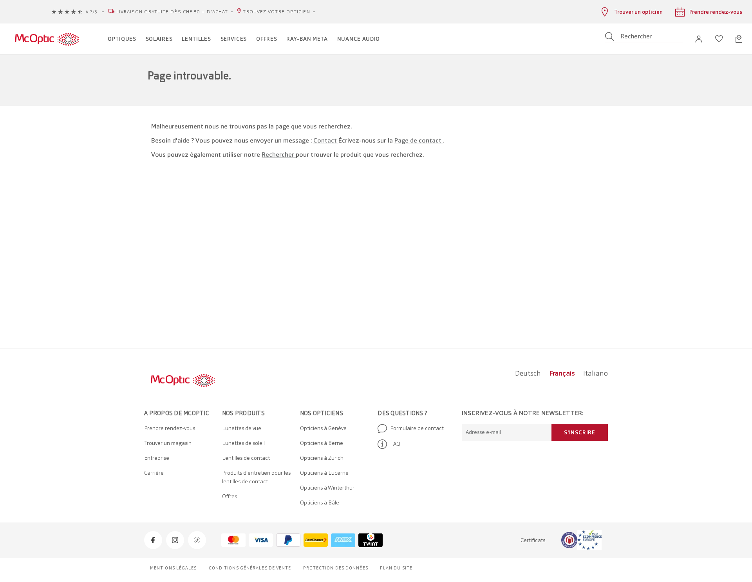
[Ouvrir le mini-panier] (739, 39)
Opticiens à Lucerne (324, 472)
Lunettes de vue (241, 428)
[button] (699, 39)
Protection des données (335, 568)
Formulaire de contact (417, 428)
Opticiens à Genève (323, 428)
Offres (229, 496)
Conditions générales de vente (250, 568)
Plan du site (396, 568)
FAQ (395, 443)
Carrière (154, 472)
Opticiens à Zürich (321, 457)
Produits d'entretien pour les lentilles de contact (256, 477)
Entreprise (156, 457)
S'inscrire (579, 432)
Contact (325, 140)
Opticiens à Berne (321, 442)
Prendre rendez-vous (169, 428)
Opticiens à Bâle (319, 502)
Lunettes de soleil (243, 442)
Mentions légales (173, 568)
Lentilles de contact (246, 457)
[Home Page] (47, 39)
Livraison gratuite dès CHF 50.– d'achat (172, 12)
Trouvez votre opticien (276, 12)
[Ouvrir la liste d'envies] (719, 38)
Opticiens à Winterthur (327, 487)
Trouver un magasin (168, 442)
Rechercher (279, 154)
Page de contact (418, 140)
